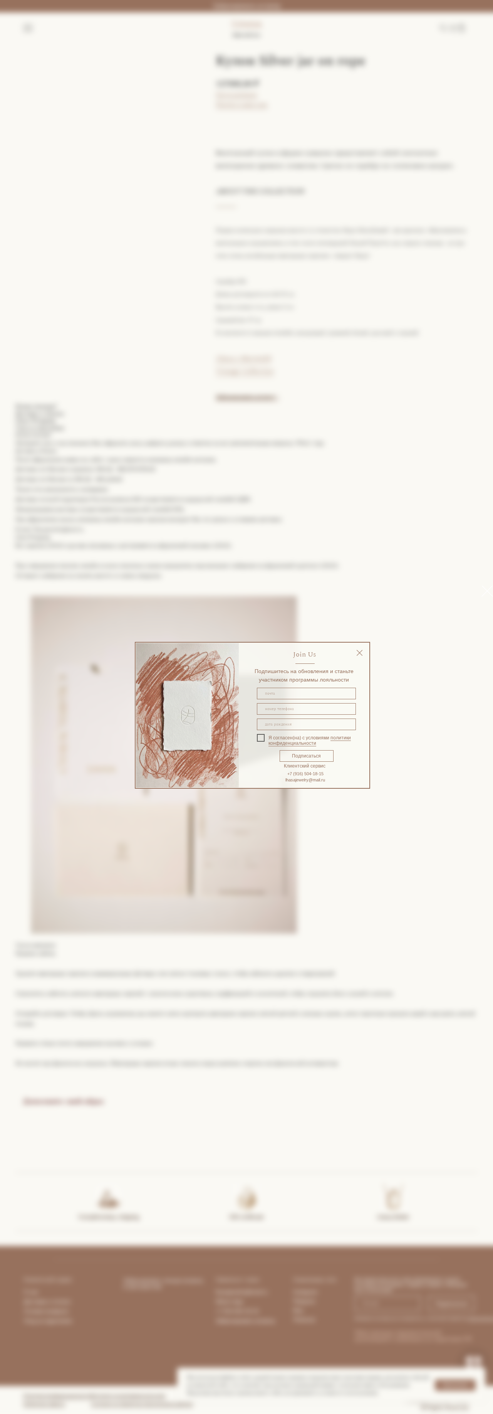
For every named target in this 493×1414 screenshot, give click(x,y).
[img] (359, 653)
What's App (229, 1301)
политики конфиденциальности (309, 740)
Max (298, 1310)
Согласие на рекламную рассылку (128, 1396)
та (67, 1301)
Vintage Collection (245, 371)
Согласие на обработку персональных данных (142, 1404)
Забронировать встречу (246, 6)
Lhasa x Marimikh (243, 358)
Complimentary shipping (108, 1217)
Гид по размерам (236, 95)
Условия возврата (46, 1311)
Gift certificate (246, 1217)
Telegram (304, 1301)
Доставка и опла (44, 1301)
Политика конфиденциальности (58, 1396)
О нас (31, 1292)
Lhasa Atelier (393, 1217)
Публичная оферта (44, 1404)
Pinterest (304, 1319)
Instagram (305, 1292)
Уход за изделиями (48, 1321)
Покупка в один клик (242, 105)
